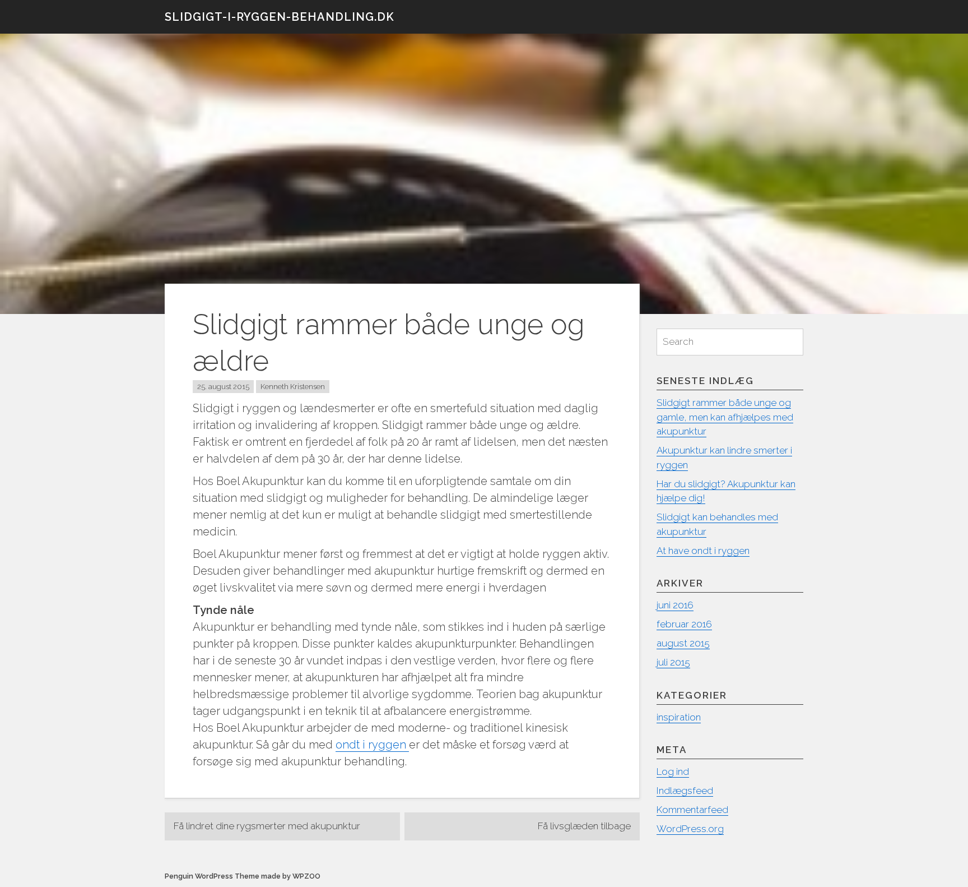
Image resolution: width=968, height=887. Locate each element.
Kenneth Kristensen (292, 386)
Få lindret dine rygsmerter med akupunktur (267, 825)
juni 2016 (675, 605)
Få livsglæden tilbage (584, 825)
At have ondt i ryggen (703, 550)
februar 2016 (684, 624)
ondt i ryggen (372, 744)
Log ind (673, 771)
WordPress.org (690, 828)
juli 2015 (673, 662)
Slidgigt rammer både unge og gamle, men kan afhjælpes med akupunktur (725, 417)
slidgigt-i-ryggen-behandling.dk (279, 17)
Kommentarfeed (692, 809)
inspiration (679, 717)
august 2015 (683, 643)
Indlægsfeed (685, 790)
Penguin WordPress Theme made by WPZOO (242, 876)
